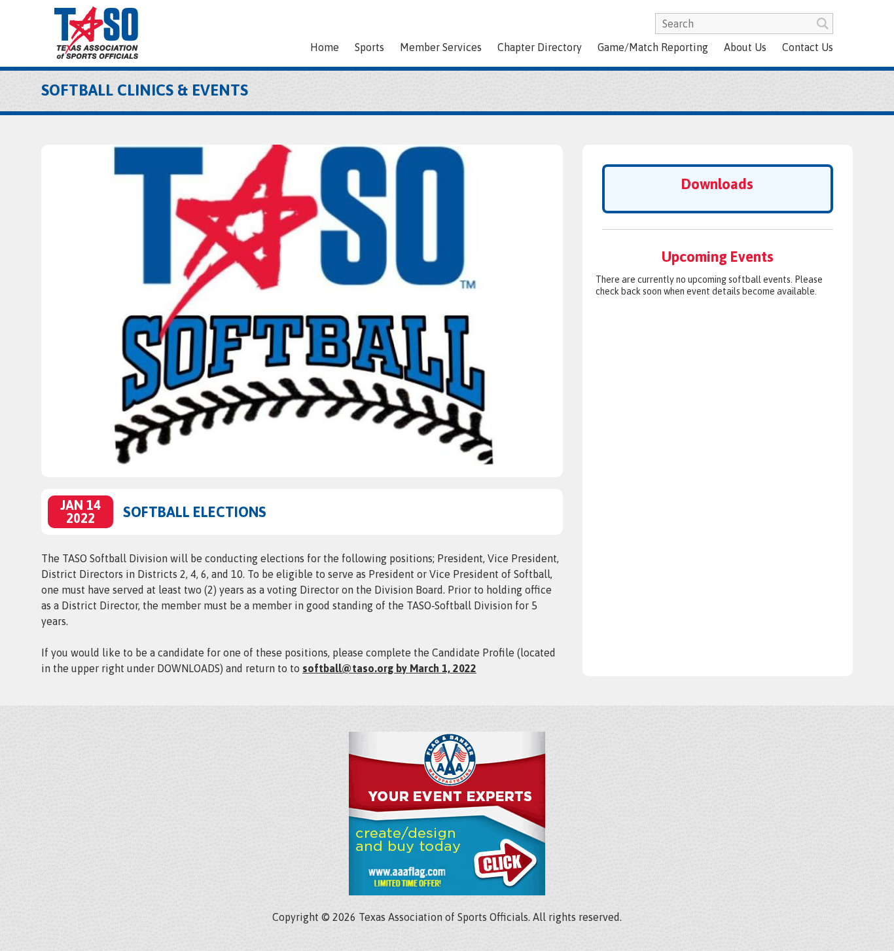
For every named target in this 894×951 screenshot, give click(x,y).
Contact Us (807, 47)
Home (324, 47)
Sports (369, 47)
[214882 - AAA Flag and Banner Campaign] (447, 891)
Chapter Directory (539, 47)
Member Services (441, 47)
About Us (745, 47)
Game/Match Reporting (653, 47)
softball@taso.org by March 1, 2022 (389, 668)
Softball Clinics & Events (144, 90)
